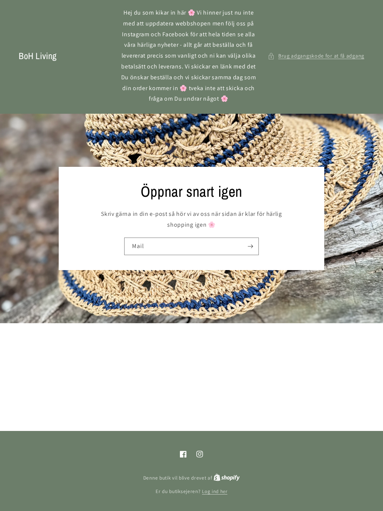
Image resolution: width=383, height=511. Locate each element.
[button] (316, 56)
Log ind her (214, 491)
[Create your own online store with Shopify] (227, 478)
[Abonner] (250, 246)
